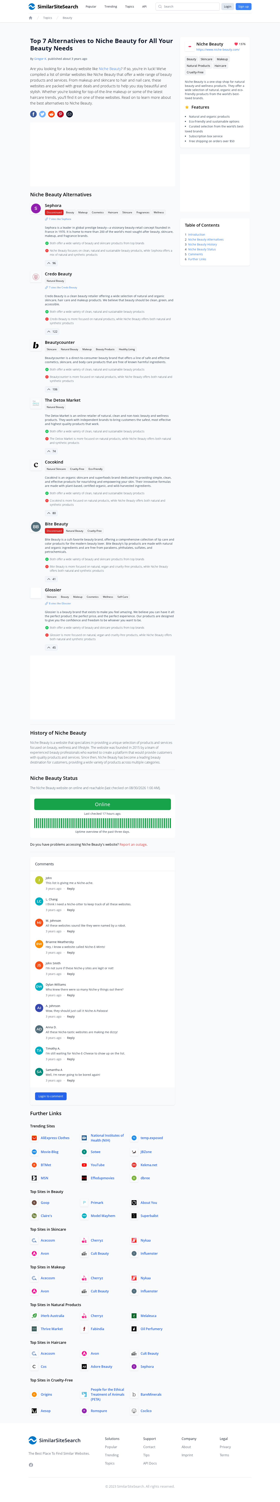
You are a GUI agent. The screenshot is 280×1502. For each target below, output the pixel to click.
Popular (91, 6)
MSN (44, 1178)
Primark (97, 1202)
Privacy (225, 1447)
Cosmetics (98, 212)
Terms (224, 1455)
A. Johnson (53, 1006)
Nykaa (146, 1240)
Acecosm (48, 1240)
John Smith (53, 963)
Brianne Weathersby (60, 942)
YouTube (98, 1165)
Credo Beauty (58, 274)
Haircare (113, 212)
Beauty (67, 18)
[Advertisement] (102, 154)
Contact (149, 1447)
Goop (45, 1202)
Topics (129, 6)
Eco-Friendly (95, 469)
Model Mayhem (103, 1215)
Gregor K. (40, 59)
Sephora (53, 205)
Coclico (146, 1411)
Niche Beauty (110, 68)
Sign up (243, 6)
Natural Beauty (55, 281)
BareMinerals (151, 1394)
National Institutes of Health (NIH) (107, 1138)
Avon (45, 1253)
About (186, 1447)
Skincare (127, 212)
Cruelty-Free (77, 469)
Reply (71, 889)
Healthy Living (127, 349)
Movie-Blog (49, 1152)
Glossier (53, 590)
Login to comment (51, 1096)
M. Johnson (53, 921)
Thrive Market (52, 1329)
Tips (146, 1455)
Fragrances (143, 212)
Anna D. (51, 1027)
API (144, 6)
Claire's (46, 1215)
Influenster (149, 1253)
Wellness (159, 212)
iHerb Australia (52, 1315)
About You (149, 1202)
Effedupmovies (102, 1178)
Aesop (46, 1411)
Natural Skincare (56, 469)
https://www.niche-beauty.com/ (218, 49)
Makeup (83, 212)
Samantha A (54, 1070)
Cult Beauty (100, 1253)
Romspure (99, 1411)
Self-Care (122, 597)
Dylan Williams (56, 984)
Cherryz (97, 1240)
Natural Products (198, 66)
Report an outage (133, 844)
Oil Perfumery (152, 1329)
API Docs (150, 1463)
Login (227, 6)
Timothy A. (53, 1048)
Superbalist (149, 1215)
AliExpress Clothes (55, 1138)
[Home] (30, 18)
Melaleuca (148, 1315)
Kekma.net (149, 1165)
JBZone (146, 1152)
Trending (111, 6)
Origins (46, 1394)
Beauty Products (105, 349)
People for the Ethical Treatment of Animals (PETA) (107, 1394)
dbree (145, 1178)
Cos (44, 1366)
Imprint (187, 1455)
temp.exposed (152, 1138)
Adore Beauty (101, 1366)
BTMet (46, 1165)
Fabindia (97, 1329)
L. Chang (52, 899)
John (49, 878)
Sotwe (95, 1152)
